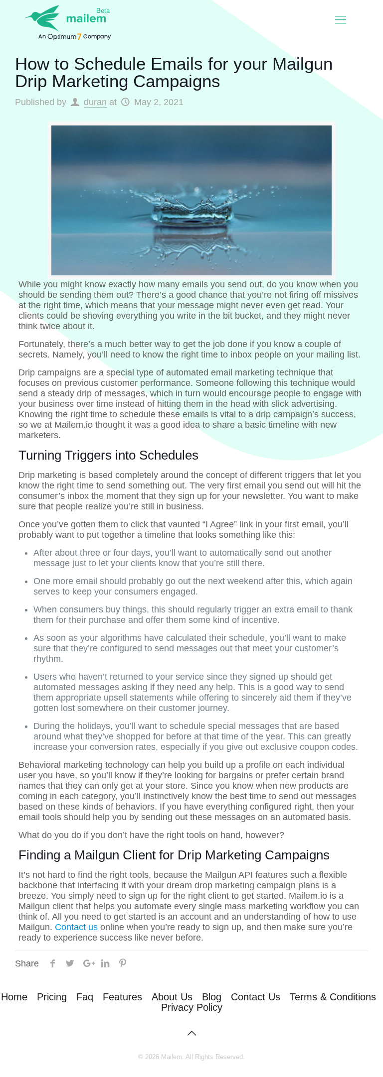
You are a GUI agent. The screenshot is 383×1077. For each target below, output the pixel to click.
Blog (211, 996)
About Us (172, 996)
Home (14, 996)
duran (95, 102)
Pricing (52, 996)
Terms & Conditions (333, 996)
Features (122, 996)
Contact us (76, 927)
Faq (84, 996)
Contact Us (255, 996)
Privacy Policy (191, 1007)
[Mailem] (65, 20)
